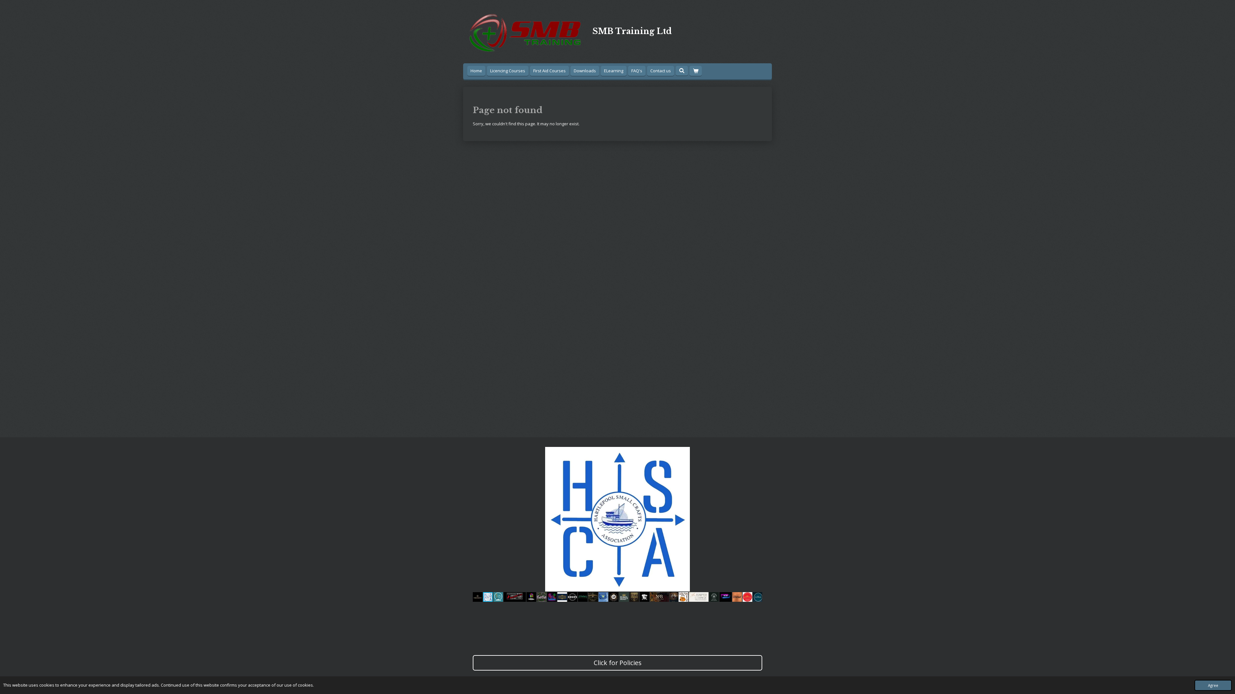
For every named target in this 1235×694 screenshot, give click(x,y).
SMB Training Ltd (632, 31)
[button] (756, 453)
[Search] (682, 71)
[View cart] (696, 71)
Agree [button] (1213, 685)
